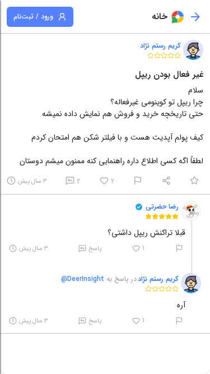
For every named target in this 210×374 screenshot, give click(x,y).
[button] (193, 50)
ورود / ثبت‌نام (33, 16)
